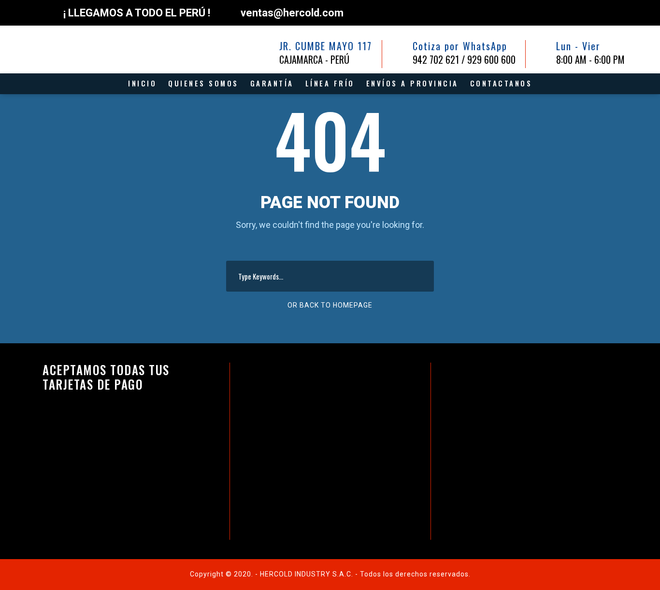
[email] (560, 11)
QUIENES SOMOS (203, 83)
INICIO (142, 83)
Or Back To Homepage (330, 305)
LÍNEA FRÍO (330, 83)
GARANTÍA (272, 83)
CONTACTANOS (501, 83)
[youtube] (600, 11)
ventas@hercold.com (292, 13)
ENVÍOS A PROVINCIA (412, 83)
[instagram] (621, 11)
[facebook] (580, 11)
